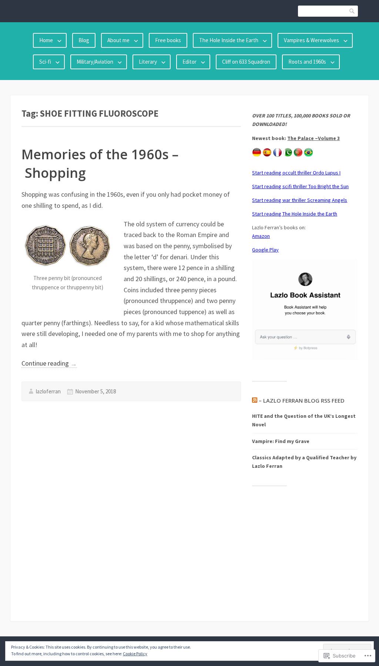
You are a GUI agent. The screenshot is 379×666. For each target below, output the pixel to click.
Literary (148, 61)
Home (46, 40)
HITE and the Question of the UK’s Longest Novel (304, 420)
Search (352, 11)
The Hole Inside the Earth (228, 40)
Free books (168, 40)
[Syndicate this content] (254, 400)
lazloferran (48, 391)
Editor (189, 61)
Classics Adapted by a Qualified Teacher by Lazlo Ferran (304, 461)
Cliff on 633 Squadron (246, 61)
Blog (83, 40)
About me (118, 40)
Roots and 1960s (307, 61)
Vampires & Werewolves (311, 40)
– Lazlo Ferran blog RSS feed (302, 400)
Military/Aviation (95, 61)
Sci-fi (45, 61)
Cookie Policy (135, 653)
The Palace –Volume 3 (313, 138)
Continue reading (49, 363)
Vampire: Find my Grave (280, 441)
